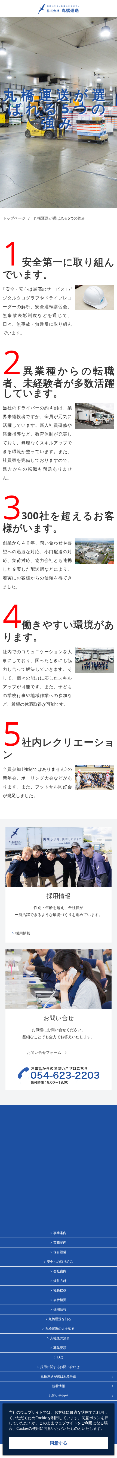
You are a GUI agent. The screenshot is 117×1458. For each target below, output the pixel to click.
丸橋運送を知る (59, 1319)
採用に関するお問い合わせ (59, 1366)
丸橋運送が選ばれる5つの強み (59, 218)
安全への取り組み (60, 1261)
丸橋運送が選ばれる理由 (58, 1376)
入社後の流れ (60, 1338)
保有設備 (59, 1252)
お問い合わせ (58, 1395)
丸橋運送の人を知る (60, 1328)
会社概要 (59, 1299)
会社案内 (59, 1271)
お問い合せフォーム (46, 1052)
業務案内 (59, 1242)
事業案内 (59, 1232)
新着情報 (58, 1386)
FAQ (60, 1357)
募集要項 (59, 1347)
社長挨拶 (59, 1290)
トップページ (14, 218)
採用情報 (22, 933)
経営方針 (59, 1280)
